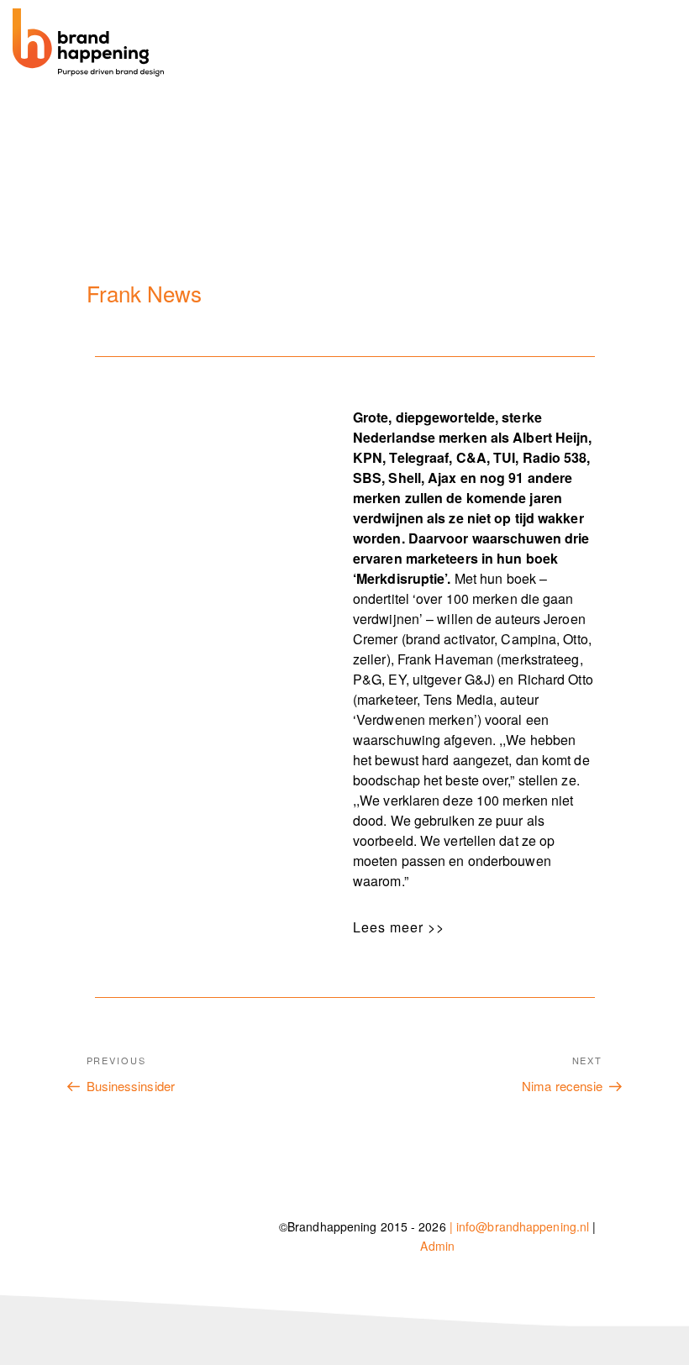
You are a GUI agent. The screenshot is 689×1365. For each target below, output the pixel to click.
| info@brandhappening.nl (519, 1226)
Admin (437, 1245)
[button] (467, 927)
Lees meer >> (398, 927)
